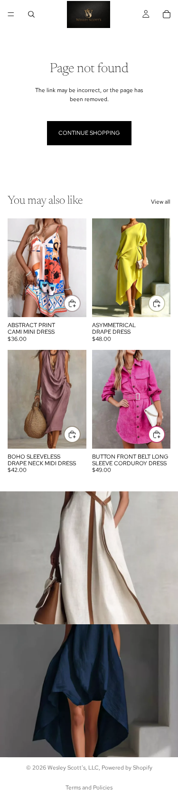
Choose (80, 303)
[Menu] (11, 14)
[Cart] (166, 14)
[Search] (31, 14)
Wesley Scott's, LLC (73, 767)
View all (160, 202)
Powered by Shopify (127, 767)
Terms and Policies (89, 787)
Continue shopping (89, 133)
